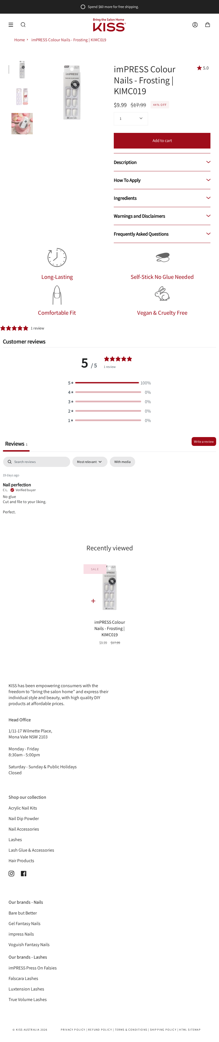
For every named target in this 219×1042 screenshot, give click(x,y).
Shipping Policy (163, 1029)
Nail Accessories (24, 829)
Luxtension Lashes (26, 989)
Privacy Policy (73, 1029)
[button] (109, 383)
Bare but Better (23, 913)
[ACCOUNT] (195, 25)
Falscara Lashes (23, 978)
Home (19, 39)
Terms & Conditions (131, 1029)
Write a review (204, 441)
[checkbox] (122, 462)
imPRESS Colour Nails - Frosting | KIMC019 (68, 39)
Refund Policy (100, 1029)
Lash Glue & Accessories (31, 850)
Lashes (15, 840)
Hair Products (21, 861)
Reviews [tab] (16, 443)
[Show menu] (13, 24)
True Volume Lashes (28, 999)
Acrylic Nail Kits (23, 808)
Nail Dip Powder (24, 818)
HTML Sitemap (189, 1029)
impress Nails (21, 934)
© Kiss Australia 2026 (30, 1029)
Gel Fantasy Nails (24, 923)
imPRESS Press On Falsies (33, 968)
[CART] (207, 25)
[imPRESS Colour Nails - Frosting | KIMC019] (109, 587)
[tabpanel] (109, 493)
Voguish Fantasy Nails (29, 945)
